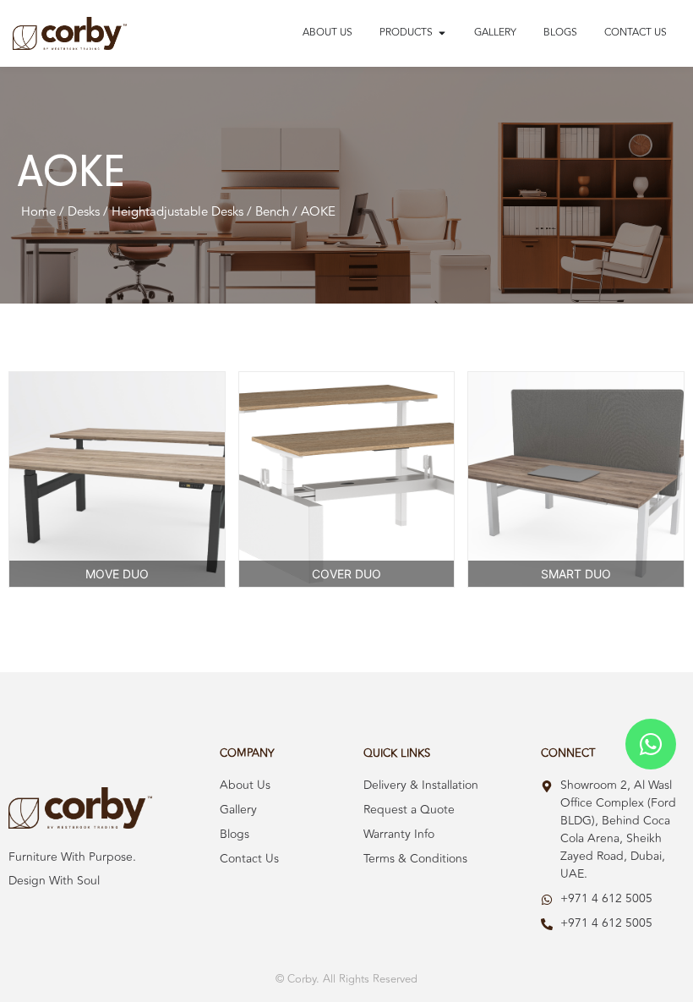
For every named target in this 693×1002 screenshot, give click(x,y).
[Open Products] (442, 33)
